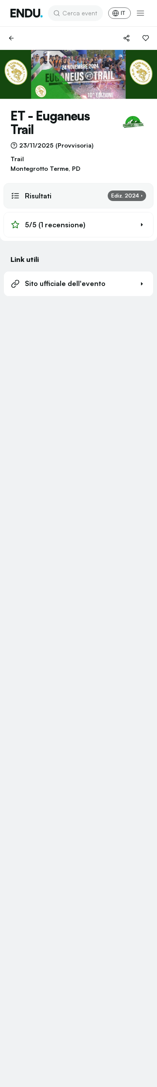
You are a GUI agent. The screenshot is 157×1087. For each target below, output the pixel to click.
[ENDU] (26, 13)
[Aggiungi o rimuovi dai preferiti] (146, 38)
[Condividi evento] (126, 38)
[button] (78, 224)
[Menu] (140, 13)
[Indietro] (11, 38)
